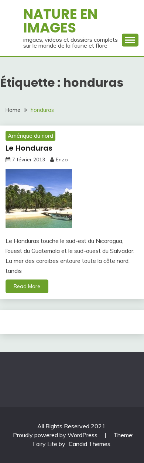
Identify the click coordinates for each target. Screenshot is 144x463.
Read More (27, 286)
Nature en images (60, 20)
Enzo (62, 159)
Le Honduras (29, 148)
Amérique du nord (30, 135)
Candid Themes (89, 443)
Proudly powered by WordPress (56, 435)
